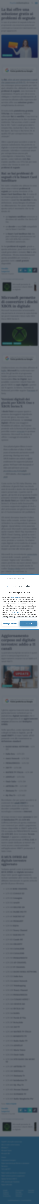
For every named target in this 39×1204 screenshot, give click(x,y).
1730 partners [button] (15, 597)
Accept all (28, 624)
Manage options (10, 624)
